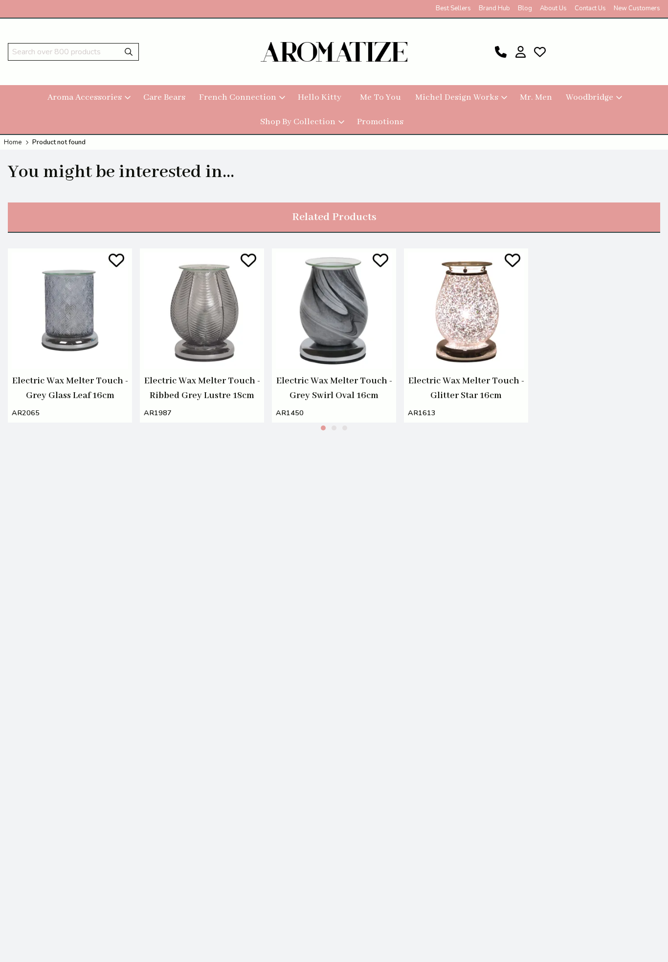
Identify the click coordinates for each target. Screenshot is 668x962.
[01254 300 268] (501, 52)
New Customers (637, 8)
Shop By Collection (297, 121)
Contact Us (590, 8)
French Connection (237, 97)
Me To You (380, 97)
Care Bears (164, 97)
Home (13, 142)
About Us (553, 8)
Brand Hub (494, 8)
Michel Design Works (456, 97)
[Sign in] (520, 52)
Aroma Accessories (84, 97)
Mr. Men (536, 97)
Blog (525, 8)
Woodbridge (589, 97)
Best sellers (453, 8)
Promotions (380, 121)
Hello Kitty (319, 97)
